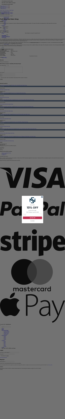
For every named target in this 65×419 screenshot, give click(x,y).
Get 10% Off (32, 217)
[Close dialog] (42, 197)
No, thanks (32, 220)
